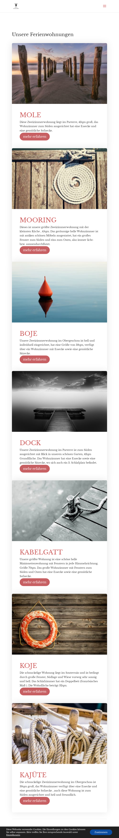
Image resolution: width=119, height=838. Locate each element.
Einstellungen (13, 835)
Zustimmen (101, 832)
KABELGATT (41, 552)
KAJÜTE (33, 775)
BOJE (28, 334)
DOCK (30, 443)
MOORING (38, 220)
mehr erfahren (34, 136)
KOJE (28, 666)
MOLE (30, 115)
